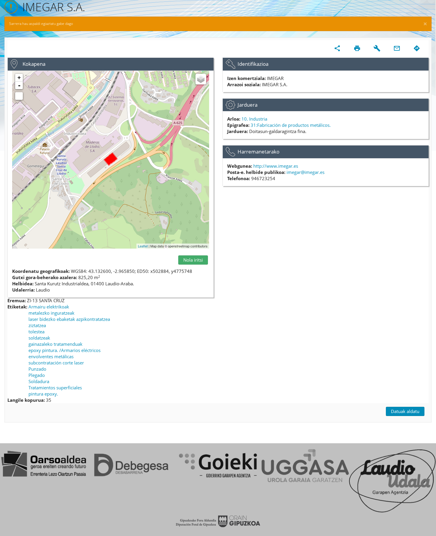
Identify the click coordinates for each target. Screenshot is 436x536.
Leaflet (143, 246)
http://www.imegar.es (275, 166)
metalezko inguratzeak (51, 313)
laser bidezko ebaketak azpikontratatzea (69, 319)
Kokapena (34, 63)
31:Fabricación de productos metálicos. (291, 125)
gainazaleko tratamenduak (55, 344)
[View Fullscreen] (19, 96)
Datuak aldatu (405, 411)
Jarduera (247, 104)
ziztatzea (37, 325)
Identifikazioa (253, 63)
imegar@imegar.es (305, 172)
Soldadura (38, 381)
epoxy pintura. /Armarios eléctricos (64, 350)
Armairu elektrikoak (48, 307)
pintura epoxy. (43, 394)
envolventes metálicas (51, 356)
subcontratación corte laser (56, 363)
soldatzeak (39, 338)
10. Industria (254, 119)
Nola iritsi (193, 260)
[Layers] (200, 79)
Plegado (36, 375)
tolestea (36, 332)
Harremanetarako (258, 151)
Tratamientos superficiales (55, 388)
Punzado (37, 369)
